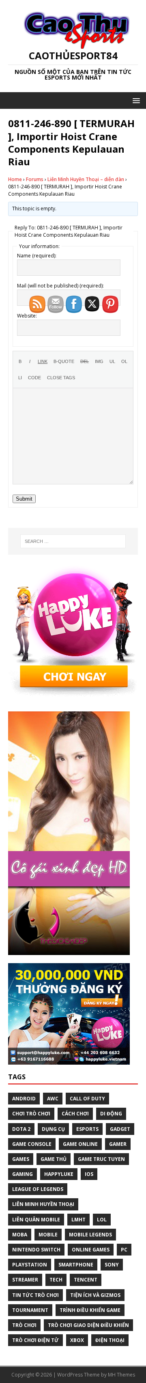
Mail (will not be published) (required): (60, 285)
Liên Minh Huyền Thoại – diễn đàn (85, 179)
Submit (24, 499)
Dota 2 (21, 1129)
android (24, 1098)
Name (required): (36, 255)
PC (124, 1249)
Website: (27, 315)
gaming (22, 1174)
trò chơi (24, 1325)
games (20, 1159)
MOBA (19, 1234)
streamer (25, 1279)
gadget (120, 1129)
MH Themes (121, 1374)
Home (15, 179)
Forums (34, 179)
